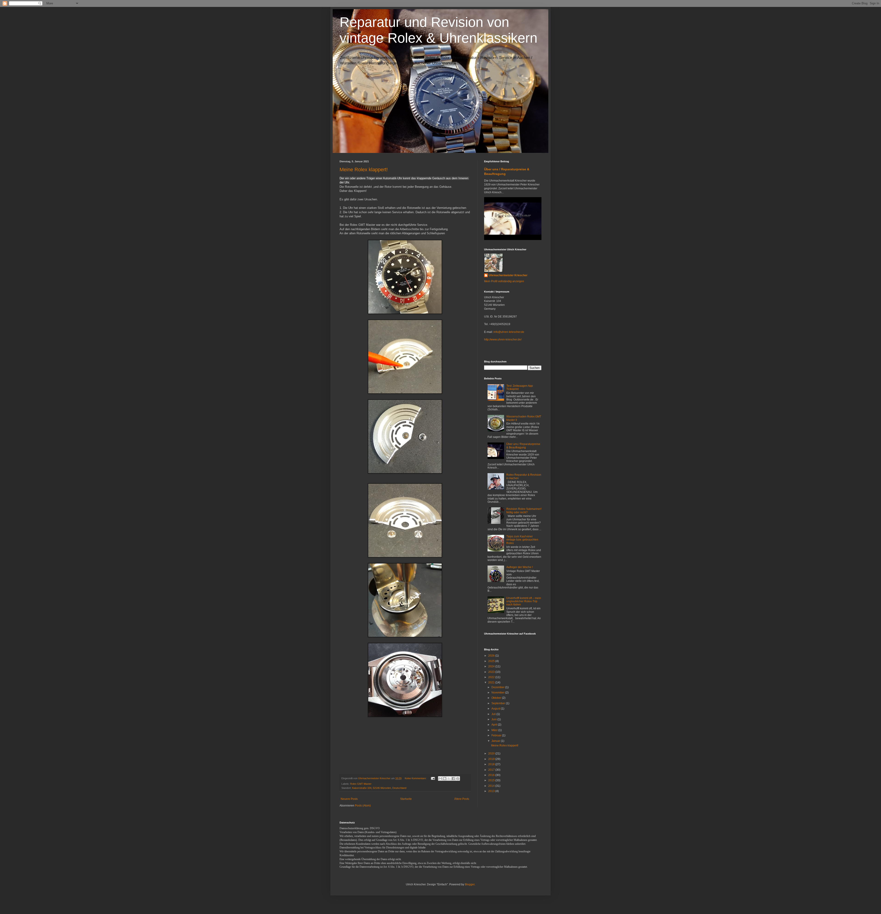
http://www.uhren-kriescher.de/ (502, 339)
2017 (491, 769)
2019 (491, 759)
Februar (496, 735)
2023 (491, 672)
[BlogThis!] (444, 778)
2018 (491, 764)
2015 (491, 780)
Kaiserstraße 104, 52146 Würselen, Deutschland (379, 788)
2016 (491, 775)
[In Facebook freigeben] (453, 778)
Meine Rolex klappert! (364, 169)
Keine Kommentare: (416, 778)
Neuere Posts (349, 799)
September (498, 703)
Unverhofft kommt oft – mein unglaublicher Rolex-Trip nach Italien (523, 601)
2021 (491, 682)
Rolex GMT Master (360, 783)
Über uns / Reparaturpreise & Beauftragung (523, 445)
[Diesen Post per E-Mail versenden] (440, 778)
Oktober (496, 697)
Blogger (469, 884)
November (498, 692)
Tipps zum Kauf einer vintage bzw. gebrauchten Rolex (522, 540)
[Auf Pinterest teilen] (457, 778)
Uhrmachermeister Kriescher (508, 275)
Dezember (498, 687)
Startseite (406, 799)
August (496, 708)
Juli (493, 714)
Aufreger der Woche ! (519, 567)
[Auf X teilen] (449, 778)
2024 (491, 666)
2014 (491, 785)
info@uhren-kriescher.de (508, 332)
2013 (491, 791)
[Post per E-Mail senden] (433, 778)
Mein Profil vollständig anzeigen (504, 281)
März (494, 730)
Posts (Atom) (363, 805)
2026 (491, 655)
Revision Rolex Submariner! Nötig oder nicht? (523, 510)
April (494, 724)
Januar (496, 741)
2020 (491, 753)
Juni (494, 719)
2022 (491, 677)
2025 (491, 661)
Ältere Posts (461, 799)
